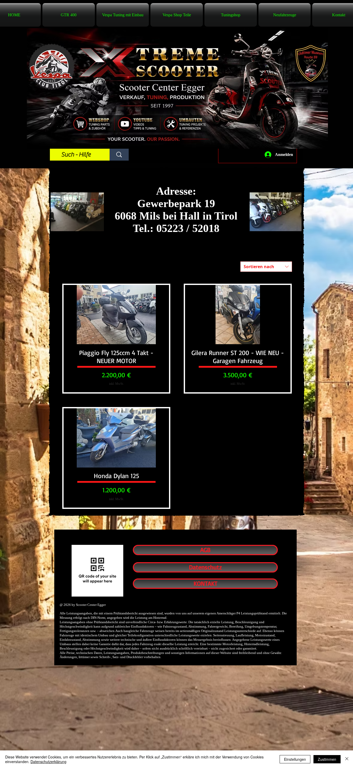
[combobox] (266, 266)
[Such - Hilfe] (119, 155)
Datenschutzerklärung (48, 761)
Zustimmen (327, 759)
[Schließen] (347, 759)
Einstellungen (295, 759)
